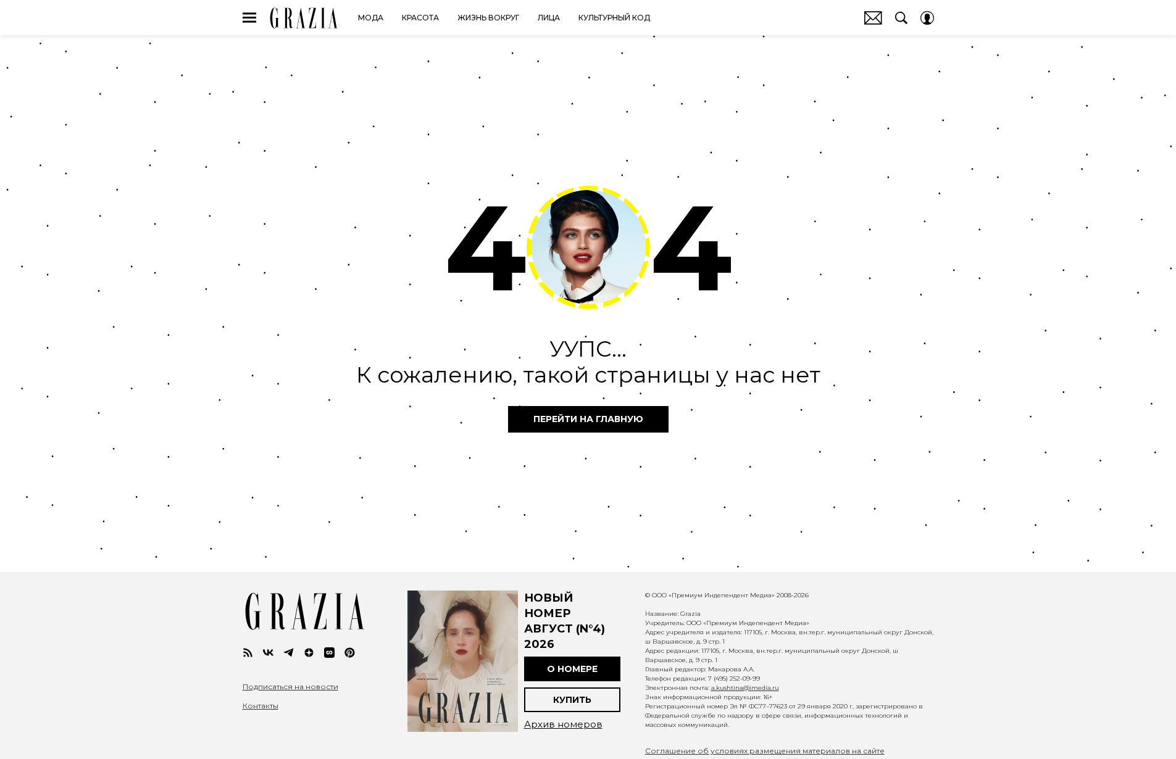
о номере (572, 668)
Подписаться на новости (290, 686)
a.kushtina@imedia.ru (745, 688)
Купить (572, 699)
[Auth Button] (927, 18)
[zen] (309, 652)
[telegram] (288, 652)
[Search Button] (901, 18)
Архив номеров (563, 724)
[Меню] (249, 18)
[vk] (268, 652)
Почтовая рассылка (873, 18)
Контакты (260, 706)
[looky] (329, 652)
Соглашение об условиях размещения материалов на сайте (765, 750)
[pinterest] (349, 652)
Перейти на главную (588, 419)
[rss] (248, 652)
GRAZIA (304, 18)
